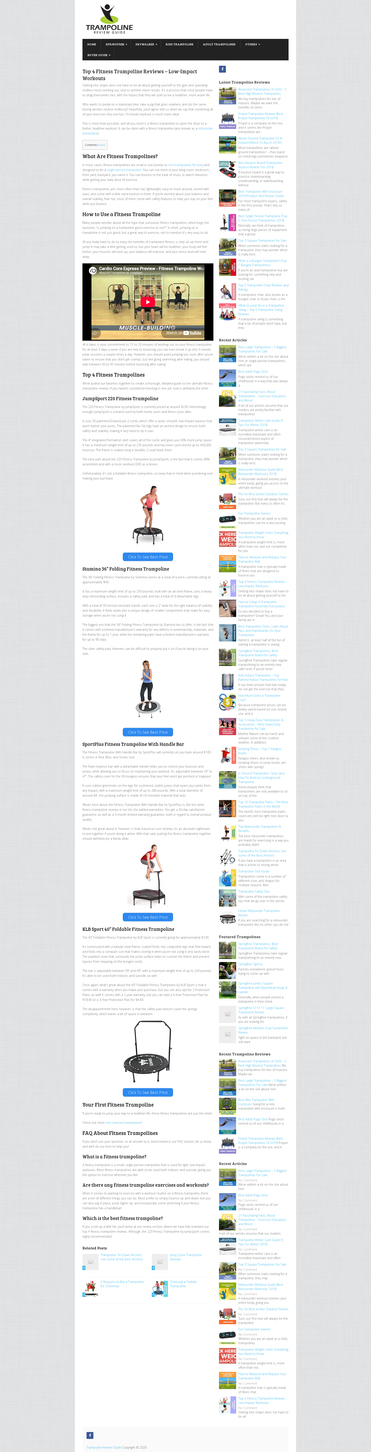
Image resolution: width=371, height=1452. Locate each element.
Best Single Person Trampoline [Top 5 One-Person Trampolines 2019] (262, 218)
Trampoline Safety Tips (254, 891)
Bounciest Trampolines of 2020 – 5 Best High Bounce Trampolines (262, 91)
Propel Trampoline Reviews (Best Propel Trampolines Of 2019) (260, 116)
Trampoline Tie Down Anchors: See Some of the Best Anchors (262, 853)
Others (252, 44)
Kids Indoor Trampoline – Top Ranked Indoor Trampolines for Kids (263, 677)
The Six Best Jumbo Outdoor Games (263, 494)
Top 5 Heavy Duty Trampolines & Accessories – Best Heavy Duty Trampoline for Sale (260, 724)
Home (91, 44)
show (101, 145)
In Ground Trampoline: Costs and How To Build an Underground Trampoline (261, 777)
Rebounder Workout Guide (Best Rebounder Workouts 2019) (260, 471)
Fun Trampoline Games (254, 513)
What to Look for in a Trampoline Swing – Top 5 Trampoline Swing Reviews (261, 309)
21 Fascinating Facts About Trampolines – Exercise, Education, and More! (262, 396)
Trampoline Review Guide (104, 1447)
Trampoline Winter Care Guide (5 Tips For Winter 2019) (260, 422)
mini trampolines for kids (185, 165)
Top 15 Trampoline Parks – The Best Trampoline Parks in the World (263, 804)
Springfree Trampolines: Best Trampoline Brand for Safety (258, 653)
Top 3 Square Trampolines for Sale (262, 240)
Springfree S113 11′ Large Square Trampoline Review (261, 1010)
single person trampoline (124, 170)
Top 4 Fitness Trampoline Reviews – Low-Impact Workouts (262, 584)
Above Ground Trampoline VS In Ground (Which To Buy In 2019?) (260, 140)
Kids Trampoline (179, 44)
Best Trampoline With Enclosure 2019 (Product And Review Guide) (261, 193)
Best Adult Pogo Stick (253, 371)
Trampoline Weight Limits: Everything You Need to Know (263, 535)
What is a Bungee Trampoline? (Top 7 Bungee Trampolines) (262, 263)
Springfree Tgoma (250, 964)
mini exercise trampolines (123, 1123)
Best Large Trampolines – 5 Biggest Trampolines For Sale (262, 349)
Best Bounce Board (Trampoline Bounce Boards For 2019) (260, 165)
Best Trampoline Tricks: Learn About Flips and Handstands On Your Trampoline (263, 630)
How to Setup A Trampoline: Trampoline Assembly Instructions (261, 604)
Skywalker (146, 44)
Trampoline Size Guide (253, 871)
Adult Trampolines (219, 44)
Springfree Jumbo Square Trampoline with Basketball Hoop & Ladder (262, 987)
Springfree (116, 44)
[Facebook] (222, 69)
